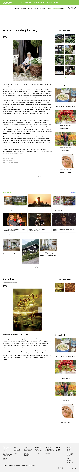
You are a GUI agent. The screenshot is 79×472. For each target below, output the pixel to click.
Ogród (26, 2)
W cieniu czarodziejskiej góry (30, 267)
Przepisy (56, 2)
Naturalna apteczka (39, 450)
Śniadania (69, 449)
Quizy (37, 2)
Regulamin (5, 453)
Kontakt (5, 459)
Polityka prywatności (7, 454)
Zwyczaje (58, 450)
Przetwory (69, 456)
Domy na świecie (6, 252)
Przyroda (42, 2)
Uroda (36, 449)
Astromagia (43, 8)
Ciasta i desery (70, 454)
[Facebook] (69, 8)
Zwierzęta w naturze (49, 450)
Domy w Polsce (17, 449)
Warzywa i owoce (28, 449)
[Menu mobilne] (75, 3)
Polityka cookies (6, 455)
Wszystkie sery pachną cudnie (65, 106)
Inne (68, 458)
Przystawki (69, 450)
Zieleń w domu (27, 453)
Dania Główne (70, 453)
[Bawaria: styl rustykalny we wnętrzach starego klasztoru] (48, 245)
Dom (22, 2)
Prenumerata (70, 462)
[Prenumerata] (73, 468)
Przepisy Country (65, 103)
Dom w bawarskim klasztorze (11, 254)
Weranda (23, 8)
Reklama (5, 458)
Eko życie (37, 453)
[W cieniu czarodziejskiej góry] (30, 251)
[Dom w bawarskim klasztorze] (11, 245)
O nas (4, 450)
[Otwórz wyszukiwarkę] (72, 3)
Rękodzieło (50, 2)
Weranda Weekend (33, 8)
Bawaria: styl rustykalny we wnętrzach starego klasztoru (48, 254)
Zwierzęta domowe (49, 449)
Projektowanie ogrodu (27, 455)
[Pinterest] (75, 8)
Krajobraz (47, 453)
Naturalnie (32, 2)
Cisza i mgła (65, 150)
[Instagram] (72, 8)
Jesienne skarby (65, 128)
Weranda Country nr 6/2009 (65, 125)
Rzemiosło (58, 449)
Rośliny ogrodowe (28, 450)
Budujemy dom (17, 453)
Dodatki (68, 455)
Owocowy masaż (65, 172)
